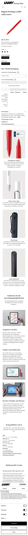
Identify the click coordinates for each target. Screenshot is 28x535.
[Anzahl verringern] (2, 89)
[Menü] (3, 7)
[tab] (13, 114)
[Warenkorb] (25, 7)
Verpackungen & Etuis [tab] (7, 119)
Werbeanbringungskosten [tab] (7, 124)
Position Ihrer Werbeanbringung (9, 72)
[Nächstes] (26, 27)
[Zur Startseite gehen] (14, 3)
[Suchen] (21, 7)
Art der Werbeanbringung (7, 79)
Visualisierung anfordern (14, 85)
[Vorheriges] (2, 27)
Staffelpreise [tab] (4, 121)
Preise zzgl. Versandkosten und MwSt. (9, 43)
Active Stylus (5, 57)
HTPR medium (5, 63)
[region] (14, 27)
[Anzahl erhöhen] (8, 89)
